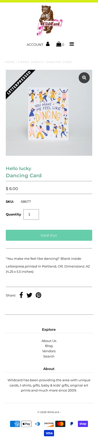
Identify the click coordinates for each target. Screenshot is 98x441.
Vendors (49, 351)
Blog (49, 346)
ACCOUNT (35, 44)
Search (49, 356)
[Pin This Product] (38, 296)
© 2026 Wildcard (48, 412)
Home (10, 62)
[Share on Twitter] (29, 296)
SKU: (10, 202)
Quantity (13, 214)
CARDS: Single (30, 62)
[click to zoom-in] (84, 77)
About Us (48, 341)
